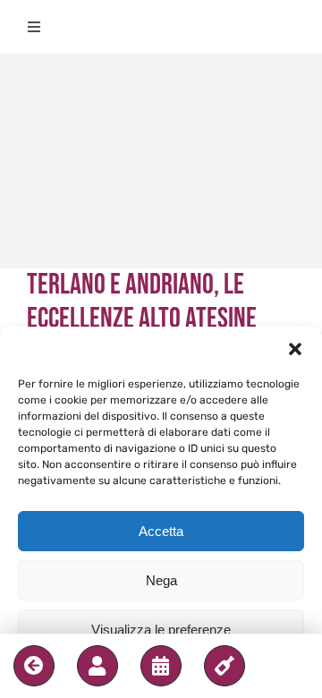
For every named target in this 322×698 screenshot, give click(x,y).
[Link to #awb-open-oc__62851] (97, 665)
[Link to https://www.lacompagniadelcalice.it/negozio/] (224, 665)
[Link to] (34, 665)
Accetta (161, 531)
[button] (295, 349)
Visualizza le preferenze (161, 629)
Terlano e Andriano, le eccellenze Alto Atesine (142, 302)
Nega (161, 580)
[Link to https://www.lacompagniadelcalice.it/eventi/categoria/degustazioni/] (161, 665)
